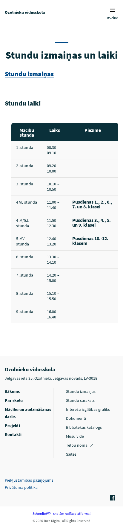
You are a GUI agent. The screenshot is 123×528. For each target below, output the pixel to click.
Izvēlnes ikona (112, 10)
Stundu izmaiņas (29, 74)
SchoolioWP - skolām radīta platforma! (61, 513)
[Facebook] (111, 498)
